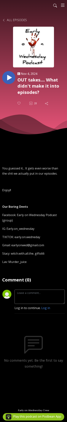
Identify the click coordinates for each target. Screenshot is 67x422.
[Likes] (19, 103)
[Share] (47, 103)
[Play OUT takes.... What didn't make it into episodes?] (8, 77)
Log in (45, 308)
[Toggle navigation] (62, 5)
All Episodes (16, 20)
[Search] (55, 5)
